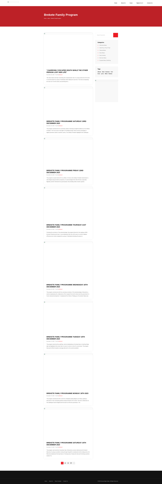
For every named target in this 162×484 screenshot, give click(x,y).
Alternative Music (103, 45)
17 (71, 463)
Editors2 (60, 74)
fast (112, 71)
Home (115, 3)
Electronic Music (102, 57)
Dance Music (102, 52)
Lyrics (102, 73)
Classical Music (102, 50)
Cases (131, 3)
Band (103, 71)
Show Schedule (58, 481)
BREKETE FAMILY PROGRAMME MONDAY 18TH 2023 (67, 393)
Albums (99, 71)
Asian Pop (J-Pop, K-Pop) (104, 47)
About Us (123, 3)
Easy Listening (102, 55)
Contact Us (150, 3)
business (107, 71)
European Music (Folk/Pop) (105, 60)
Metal (106, 73)
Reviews (110, 73)
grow (99, 73)
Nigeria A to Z (140, 3)
